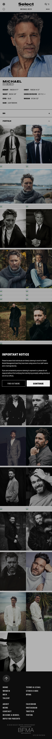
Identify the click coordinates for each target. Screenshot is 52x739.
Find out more (13, 383)
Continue (38, 383)
